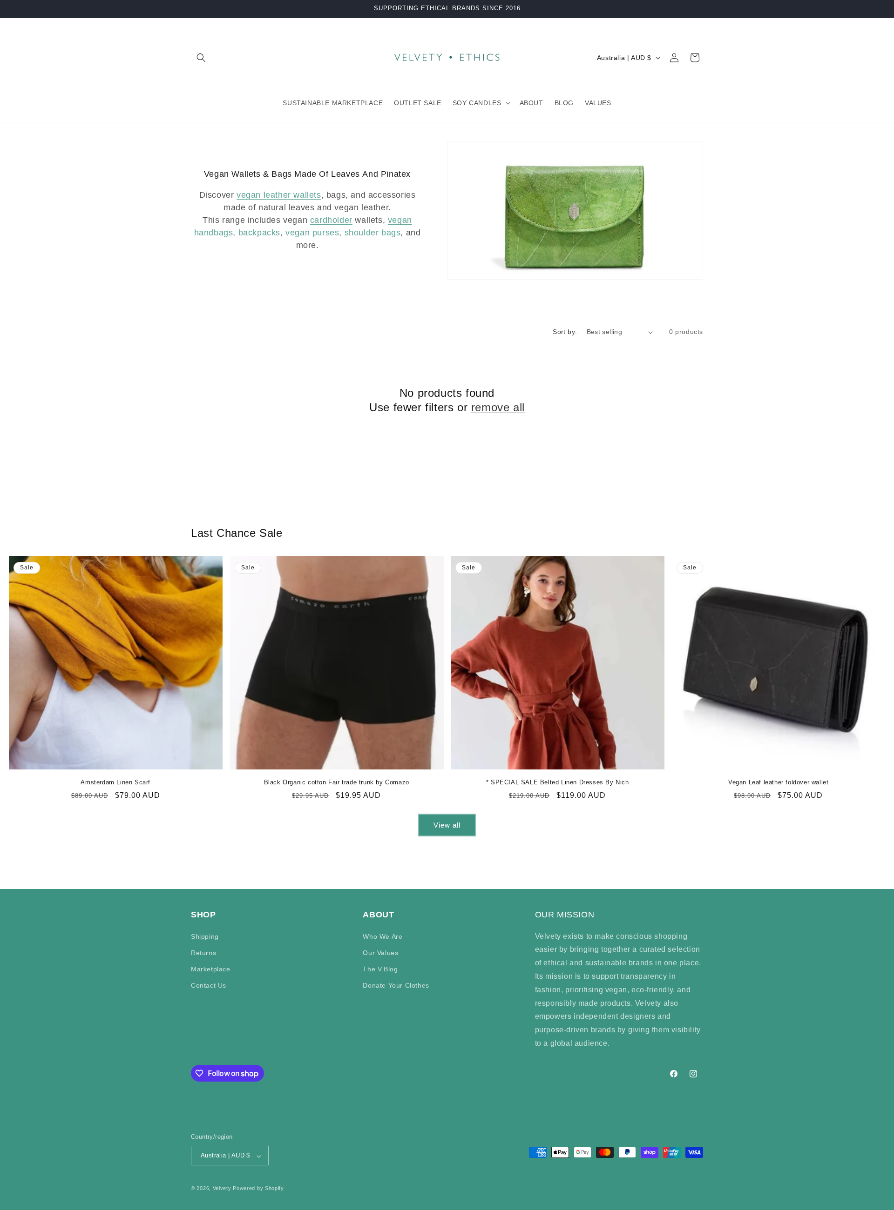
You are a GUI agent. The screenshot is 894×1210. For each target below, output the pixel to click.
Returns (203, 952)
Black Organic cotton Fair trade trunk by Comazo (336, 782)
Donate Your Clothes (396, 985)
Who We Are (382, 936)
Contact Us (208, 985)
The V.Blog (380, 968)
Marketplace (210, 968)
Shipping (205, 936)
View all (447, 825)
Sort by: (565, 331)
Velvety (222, 1188)
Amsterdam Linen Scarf (115, 782)
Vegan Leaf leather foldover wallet (778, 782)
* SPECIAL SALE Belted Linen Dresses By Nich (557, 782)
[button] (201, 57)
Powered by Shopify (258, 1188)
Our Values (380, 952)
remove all (498, 407)
